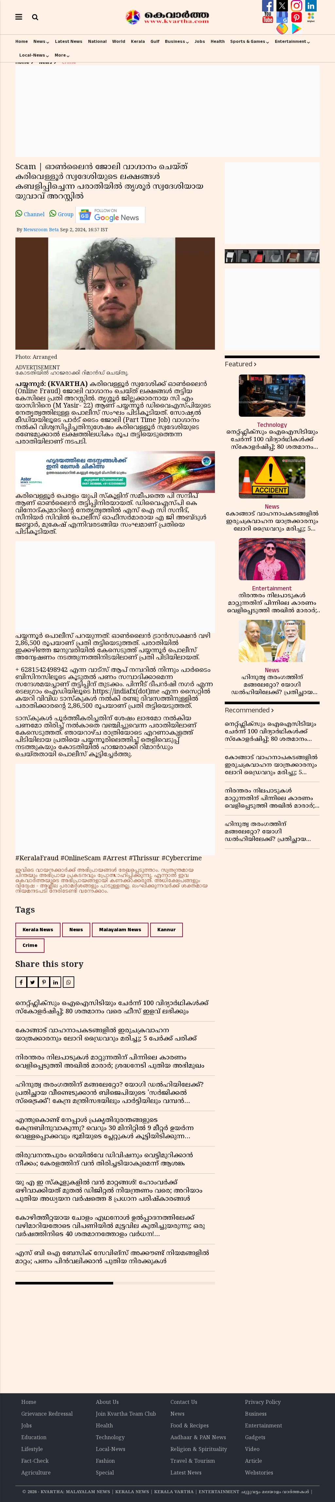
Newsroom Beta (41, 230)
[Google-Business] (283, 17)
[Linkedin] (311, 6)
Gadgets (255, 1438)
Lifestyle (32, 1449)
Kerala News (38, 930)
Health (218, 41)
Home (21, 41)
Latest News (68, 41)
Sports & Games (247, 41)
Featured (238, 364)
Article (253, 1461)
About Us (107, 1402)
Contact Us (183, 1402)
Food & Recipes (189, 1426)
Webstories (259, 1473)
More (60, 55)
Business (175, 41)
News (39, 41)
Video (252, 1449)
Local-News (32, 55)
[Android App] (296, 29)
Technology (110, 1438)
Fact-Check (35, 1461)
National (97, 41)
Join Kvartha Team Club (126, 1414)
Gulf (154, 41)
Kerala (138, 41)
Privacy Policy (263, 1402)
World (118, 41)
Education (33, 1438)
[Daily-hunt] (311, 17)
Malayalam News (120, 930)
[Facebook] (268, 6)
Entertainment (290, 41)
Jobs (200, 41)
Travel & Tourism (192, 1461)
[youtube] (268, 17)
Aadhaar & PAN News (198, 1438)
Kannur (166, 930)
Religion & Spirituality (198, 1449)
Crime (30, 945)
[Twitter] (283, 6)
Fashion (105, 1461)
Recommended (247, 710)
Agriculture (36, 1473)
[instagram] (297, 6)
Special (105, 1473)
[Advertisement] (167, 111)
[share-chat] (283, 29)
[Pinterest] (297, 17)
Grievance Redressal (47, 1414)
